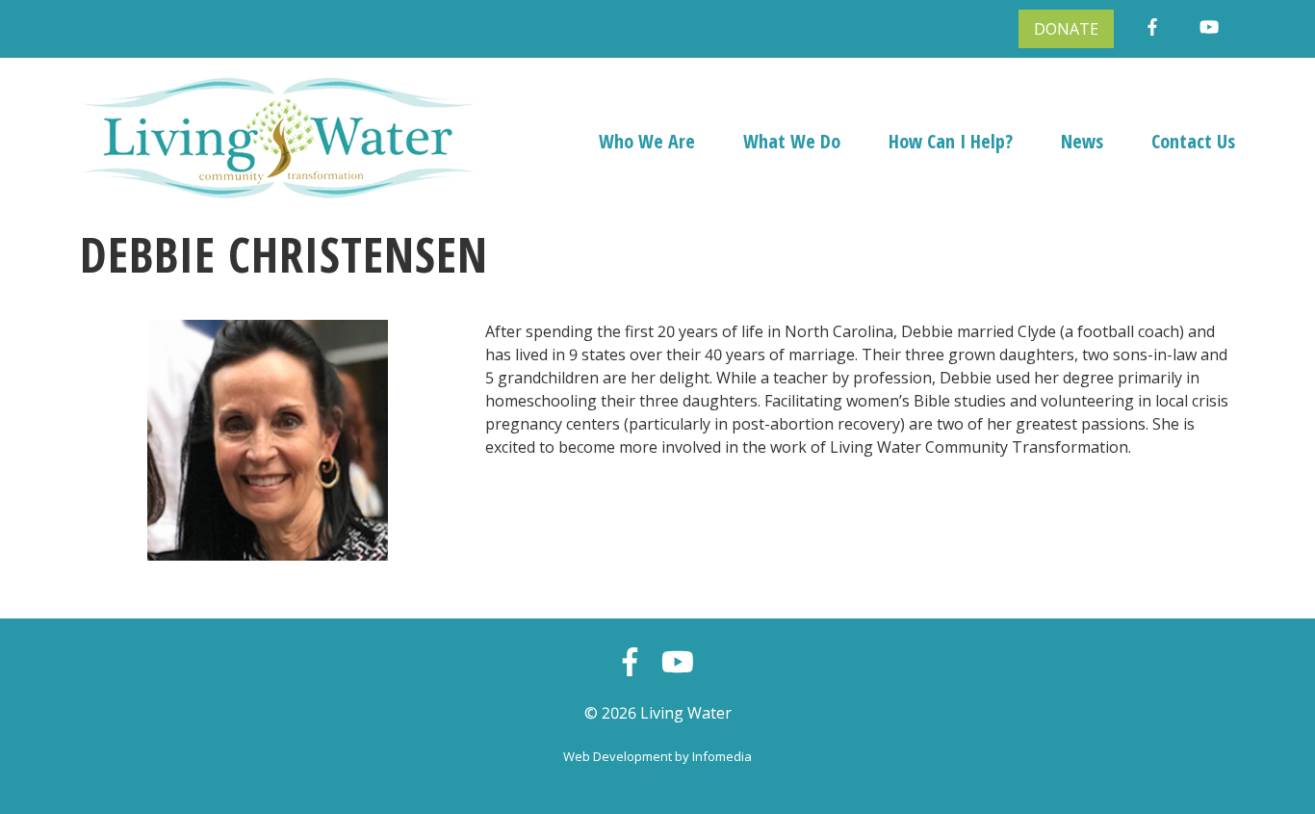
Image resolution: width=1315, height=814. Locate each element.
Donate (1066, 28)
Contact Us (1193, 141)
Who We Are (647, 141)
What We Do (791, 141)
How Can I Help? (951, 141)
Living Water (686, 712)
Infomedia (722, 756)
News (1082, 141)
